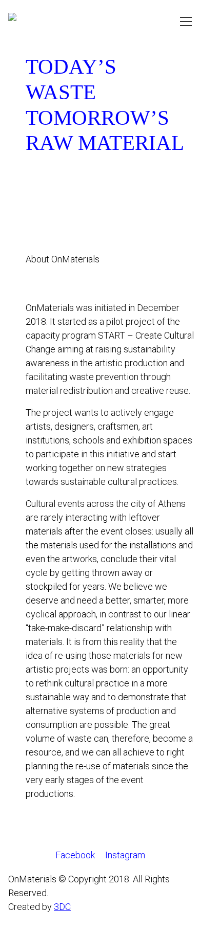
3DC (62, 906)
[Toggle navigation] (186, 21)
